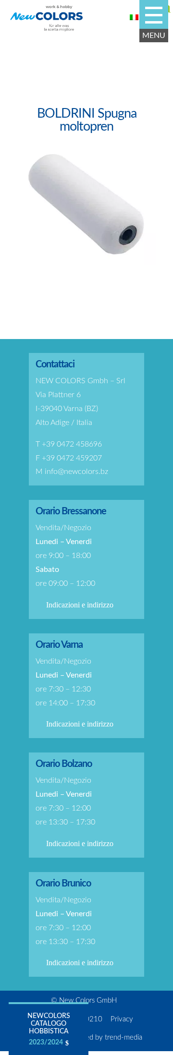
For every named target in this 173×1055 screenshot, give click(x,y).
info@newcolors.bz (76, 471)
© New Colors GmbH (84, 1000)
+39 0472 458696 (72, 444)
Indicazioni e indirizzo (79, 605)
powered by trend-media (104, 1037)
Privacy (122, 1019)
